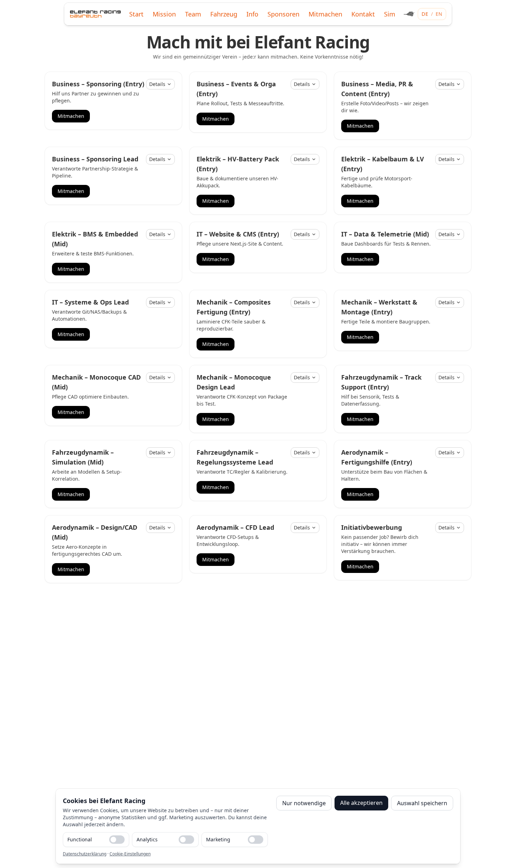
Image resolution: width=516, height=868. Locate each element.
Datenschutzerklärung (84, 854)
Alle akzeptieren (361, 803)
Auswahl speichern (422, 803)
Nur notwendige (304, 803)
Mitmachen (71, 116)
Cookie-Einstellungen (130, 854)
